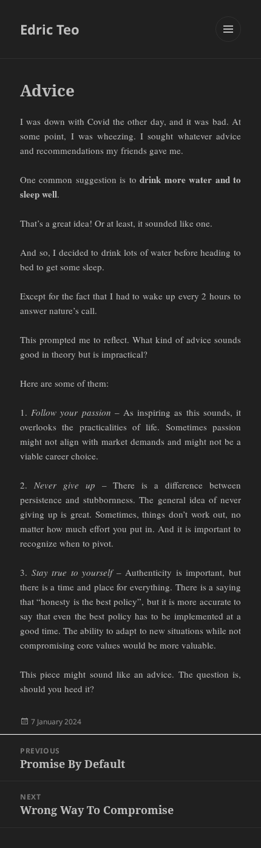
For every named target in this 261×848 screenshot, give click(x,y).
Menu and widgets (228, 41)
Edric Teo (50, 29)
